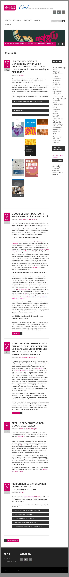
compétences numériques (57, 85)
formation (56, 109)
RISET (53, 168)
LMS (54, 116)
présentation (59, 126)
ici (25, 293)
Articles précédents (13, 540)
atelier (55, 69)
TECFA (53, 167)
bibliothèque (57, 73)
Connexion (7, 559)
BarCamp (37, 20)
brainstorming (56, 75)
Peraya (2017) (40, 368)
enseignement (59, 99)
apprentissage (59, 68)
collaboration (57, 80)
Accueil (8, 20)
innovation (55, 111)
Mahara (58, 116)
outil (54, 124)
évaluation (56, 142)
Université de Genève (23, 570)
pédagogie (57, 128)
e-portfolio (55, 95)
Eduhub (61, 97)
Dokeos (55, 89)
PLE (54, 126)
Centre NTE (55, 165)
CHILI (53, 174)
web (54, 138)
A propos (16, 20)
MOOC (55, 120)
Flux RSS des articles (10, 561)
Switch (54, 131)
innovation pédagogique (56, 114)
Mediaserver (58, 119)
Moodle (57, 122)
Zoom (57, 138)
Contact (8, 24)
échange (54, 140)
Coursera (20, 436)
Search (63, 21)
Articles (21, 75)
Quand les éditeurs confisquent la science (24, 227)
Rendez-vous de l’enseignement (31, 496)
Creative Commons (57, 87)
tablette (58, 131)
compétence (56, 82)
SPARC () (30, 250)
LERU (20, 445)
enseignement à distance (58, 105)
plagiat (61, 124)
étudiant (59, 140)
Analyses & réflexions (25, 219)
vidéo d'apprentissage (57, 135)
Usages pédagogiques (30, 429)
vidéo (54, 133)
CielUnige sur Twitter (57, 156)
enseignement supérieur (56, 101)
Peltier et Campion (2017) (23, 370)
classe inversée (57, 78)
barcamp (56, 71)
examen (55, 107)
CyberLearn (55, 172)
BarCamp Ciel (63, 569)
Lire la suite (16, 333)
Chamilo (55, 77)
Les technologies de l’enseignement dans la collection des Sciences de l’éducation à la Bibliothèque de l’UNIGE (30, 66)
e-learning (57, 93)
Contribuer (27, 20)
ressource (57, 129)
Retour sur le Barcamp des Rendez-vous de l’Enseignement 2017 (29, 487)
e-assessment (57, 91)
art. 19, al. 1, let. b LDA (23, 289)
